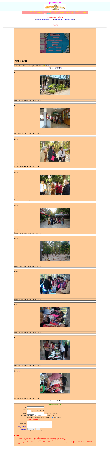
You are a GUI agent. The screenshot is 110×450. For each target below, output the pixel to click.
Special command (22, 426)
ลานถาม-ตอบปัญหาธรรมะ (44, 19)
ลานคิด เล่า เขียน (69, 19)
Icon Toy (24, 425)
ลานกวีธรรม (58, 19)
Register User (23, 427)
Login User (23, 429)
